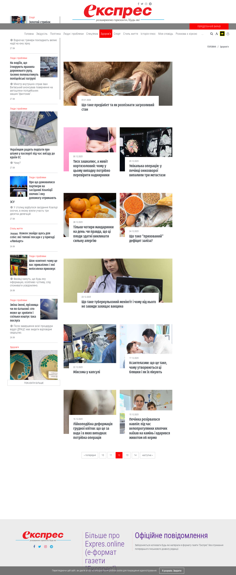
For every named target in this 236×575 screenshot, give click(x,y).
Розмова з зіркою (186, 33)
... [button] (202, 33)
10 (103, 455)
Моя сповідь (165, 33)
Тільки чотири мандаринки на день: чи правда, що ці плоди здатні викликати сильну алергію (93, 234)
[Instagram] (146, 4)
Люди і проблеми (73, 33)
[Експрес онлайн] (118, 12)
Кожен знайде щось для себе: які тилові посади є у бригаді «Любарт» (32, 237)
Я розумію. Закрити (171, 570)
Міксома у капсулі (86, 372)
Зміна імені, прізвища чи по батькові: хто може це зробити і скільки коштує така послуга (24, 312)
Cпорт (117, 33)
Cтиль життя (130, 33)
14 (135, 455)
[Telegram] (150, 4)
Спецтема (92, 33)
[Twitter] (142, 4)
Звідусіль (42, 33)
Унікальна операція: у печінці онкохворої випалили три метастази (147, 170)
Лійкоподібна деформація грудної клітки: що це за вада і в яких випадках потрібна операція (92, 431)
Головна (29, 33)
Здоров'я (106, 33)
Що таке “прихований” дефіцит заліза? (146, 238)
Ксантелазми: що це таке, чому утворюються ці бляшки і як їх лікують (148, 367)
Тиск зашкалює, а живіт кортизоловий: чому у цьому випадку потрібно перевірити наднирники (91, 168)
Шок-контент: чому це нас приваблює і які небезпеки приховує (43, 265)
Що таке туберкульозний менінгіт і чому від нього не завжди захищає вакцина (119, 304)
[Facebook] (138, 4)
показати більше (34, 383)
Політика (55, 33)
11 (111, 455)
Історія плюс (148, 33)
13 (127, 455)
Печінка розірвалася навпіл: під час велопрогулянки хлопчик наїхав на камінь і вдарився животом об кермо (149, 428)
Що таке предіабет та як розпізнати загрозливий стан (118, 107)
